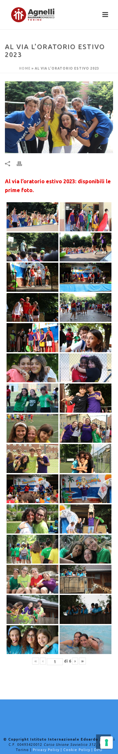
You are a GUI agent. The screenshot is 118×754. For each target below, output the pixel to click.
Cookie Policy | (78, 750)
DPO (98, 750)
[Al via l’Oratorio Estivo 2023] (59, 117)
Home (24, 68)
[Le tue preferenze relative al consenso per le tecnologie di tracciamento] (106, 742)
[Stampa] (23, 163)
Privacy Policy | (48, 750)
